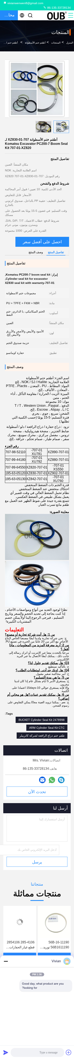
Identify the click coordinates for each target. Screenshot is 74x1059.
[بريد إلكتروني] (42, 780)
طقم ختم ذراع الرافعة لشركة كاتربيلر (42, 735)
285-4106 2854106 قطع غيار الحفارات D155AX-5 (50, 945)
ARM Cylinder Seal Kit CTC (47, 727)
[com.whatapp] (52, 780)
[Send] (5, 1052)
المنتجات (55, 42)
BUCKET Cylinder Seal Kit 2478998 (41, 719)
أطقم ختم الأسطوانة (35, 42)
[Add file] (69, 1052)
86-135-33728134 (58, 7)
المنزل (69, 42)
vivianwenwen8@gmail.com (25, 3)
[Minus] (5, 961)
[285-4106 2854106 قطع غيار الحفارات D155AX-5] (49, 922)
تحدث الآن (37, 791)
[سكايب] (61, 780)
